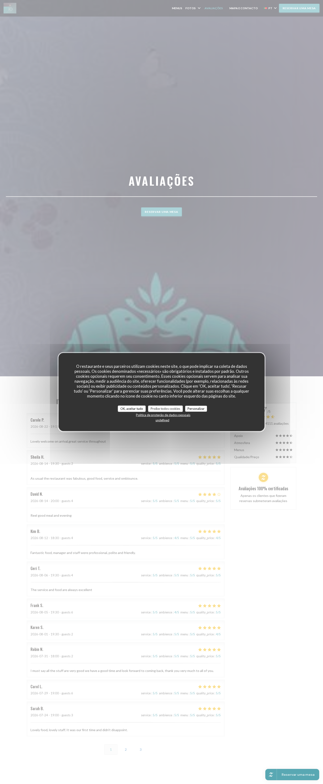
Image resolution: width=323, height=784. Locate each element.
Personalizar (196, 408)
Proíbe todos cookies (165, 408)
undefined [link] (162, 420)
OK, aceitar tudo (131, 408)
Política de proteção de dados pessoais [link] (163, 415)
